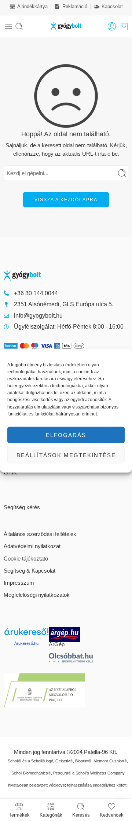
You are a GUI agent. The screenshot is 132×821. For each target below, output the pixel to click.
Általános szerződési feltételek (40, 534)
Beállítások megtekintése (66, 455)
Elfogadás (66, 435)
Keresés (81, 814)
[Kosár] (124, 26)
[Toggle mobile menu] (8, 26)
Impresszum (19, 583)
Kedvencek (112, 814)
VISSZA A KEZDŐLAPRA (66, 199)
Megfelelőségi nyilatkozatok (37, 595)
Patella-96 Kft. (100, 752)
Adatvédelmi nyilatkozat (32, 546)
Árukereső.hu (26, 643)
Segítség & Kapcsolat (29, 571)
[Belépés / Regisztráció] (112, 26)
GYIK (10, 473)
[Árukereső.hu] (26, 634)
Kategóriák (51, 814)
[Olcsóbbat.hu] (71, 657)
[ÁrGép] (71, 634)
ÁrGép (57, 644)
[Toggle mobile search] (19, 26)
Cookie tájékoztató (26, 559)
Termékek (19, 814)
